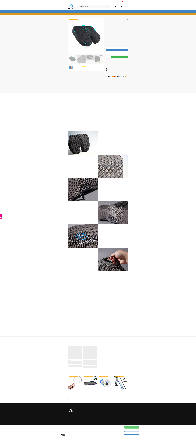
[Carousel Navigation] (126, 81)
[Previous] (126, 81)
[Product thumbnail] (109, 84)
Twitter (103, 406)
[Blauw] (71, 359)
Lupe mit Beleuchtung (75, 387)
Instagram (104, 407)
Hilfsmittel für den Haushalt (70, 333)
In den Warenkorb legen (119, 57)
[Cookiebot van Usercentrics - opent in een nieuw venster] (62, 435)
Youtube (103, 410)
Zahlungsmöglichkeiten (94, 407)
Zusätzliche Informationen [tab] (98, 91)
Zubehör (63, 333)
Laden (74, 16)
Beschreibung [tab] (88, 91)
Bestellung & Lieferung (83, 404)
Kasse (121, 7)
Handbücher (81, 411)
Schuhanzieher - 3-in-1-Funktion (121, 387)
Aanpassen (131, 430)
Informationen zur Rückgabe (112, 36)
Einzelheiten (108, 32)
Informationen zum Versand (111, 34)
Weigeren (131, 433)
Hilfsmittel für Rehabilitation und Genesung (91, 333)
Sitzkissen (142, 333)
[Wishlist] (80, 343)
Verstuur (125, 410)
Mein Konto (126, 7)
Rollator (74, 356)
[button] (126, 11)
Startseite (69, 16)
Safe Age (149, 333)
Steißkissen (134, 333)
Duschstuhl (114, 83)
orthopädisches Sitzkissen (126, 333)
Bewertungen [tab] (107, 91)
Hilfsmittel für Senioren (79, 333)
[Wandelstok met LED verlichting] (126, 19)
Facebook (104, 404)
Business (91, 417)
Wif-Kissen (138, 333)
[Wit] (89, 360)
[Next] (127, 81)
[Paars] (75, 359)
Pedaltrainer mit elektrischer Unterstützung (90, 357)
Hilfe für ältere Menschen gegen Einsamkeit (115, 38)
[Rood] (76, 359)
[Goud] (73, 359)
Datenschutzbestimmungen (95, 412)
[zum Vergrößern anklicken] (86, 36)
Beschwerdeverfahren (83, 414)
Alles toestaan (131, 427)
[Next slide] (102, 36)
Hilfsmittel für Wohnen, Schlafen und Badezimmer (108, 333)
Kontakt (80, 413)
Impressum (81, 416)
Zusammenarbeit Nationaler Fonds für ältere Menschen (95, 410)
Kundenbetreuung (115, 7)
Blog (91, 414)
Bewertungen (92, 415)
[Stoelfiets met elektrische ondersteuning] (127, 19)
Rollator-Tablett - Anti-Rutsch (90, 387)
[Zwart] (78, 359)
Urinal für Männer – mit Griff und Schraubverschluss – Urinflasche (106, 387)
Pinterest (104, 409)
